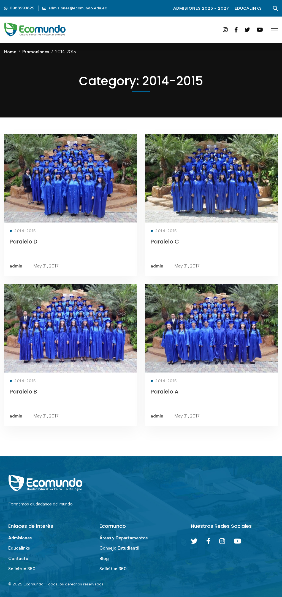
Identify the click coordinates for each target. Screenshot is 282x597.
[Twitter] (247, 29)
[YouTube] (260, 29)
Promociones (35, 51)
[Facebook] (236, 29)
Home (10, 51)
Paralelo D (23, 241)
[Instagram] (225, 29)
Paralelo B (23, 391)
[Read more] (70, 138)
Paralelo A (164, 391)
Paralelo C (165, 241)
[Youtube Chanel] (237, 541)
